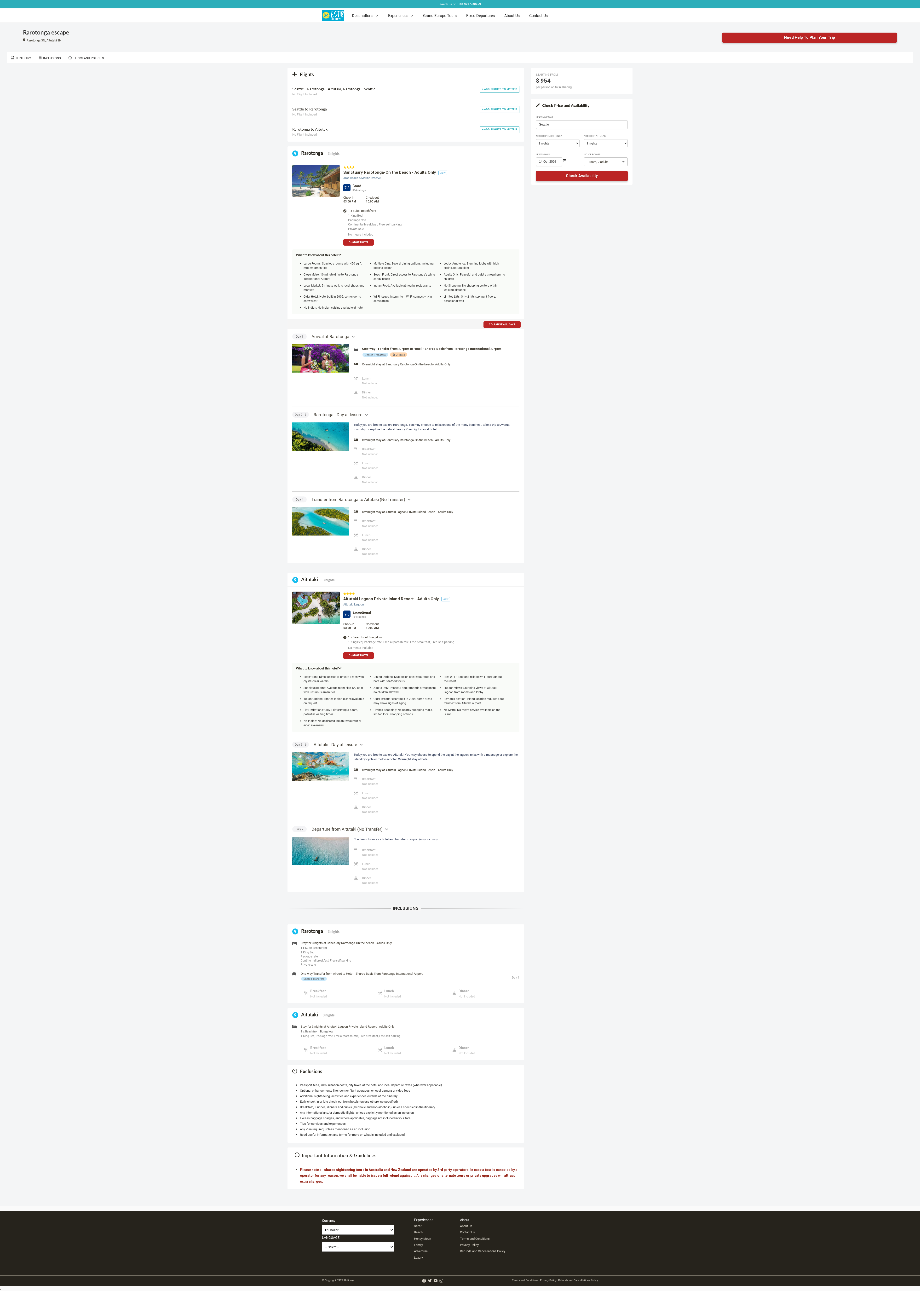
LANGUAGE (330, 1237)
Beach (418, 1232)
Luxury (418, 1257)
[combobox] (582, 124)
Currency (328, 1220)
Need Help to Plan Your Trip (809, 37)
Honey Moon (422, 1238)
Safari (418, 1226)
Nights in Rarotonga (549, 136)
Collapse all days (502, 324)
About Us (512, 15)
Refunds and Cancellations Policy (482, 1251)
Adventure (421, 1251)
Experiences (398, 15)
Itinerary (23, 58)
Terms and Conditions (475, 1238)
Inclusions (52, 58)
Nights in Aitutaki (595, 136)
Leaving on (543, 154)
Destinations (362, 15)
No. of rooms (592, 154)
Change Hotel (358, 242)
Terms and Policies (88, 58)
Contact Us (538, 15)
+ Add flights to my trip (499, 89)
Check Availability (582, 175)
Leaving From (544, 117)
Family (418, 1245)
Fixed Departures (480, 15)
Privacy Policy (469, 1245)
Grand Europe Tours (440, 15)
